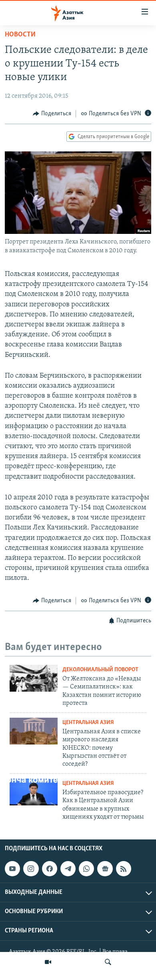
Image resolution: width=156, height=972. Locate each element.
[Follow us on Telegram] (68, 869)
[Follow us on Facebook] (49, 869)
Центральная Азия (88, 723)
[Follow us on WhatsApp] (86, 869)
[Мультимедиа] (48, 962)
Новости (20, 34)
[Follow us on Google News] (104, 869)
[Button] (52, 114)
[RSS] (123, 869)
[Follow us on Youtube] (12, 869)
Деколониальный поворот (100, 670)
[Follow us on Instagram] (30, 869)
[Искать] (108, 962)
